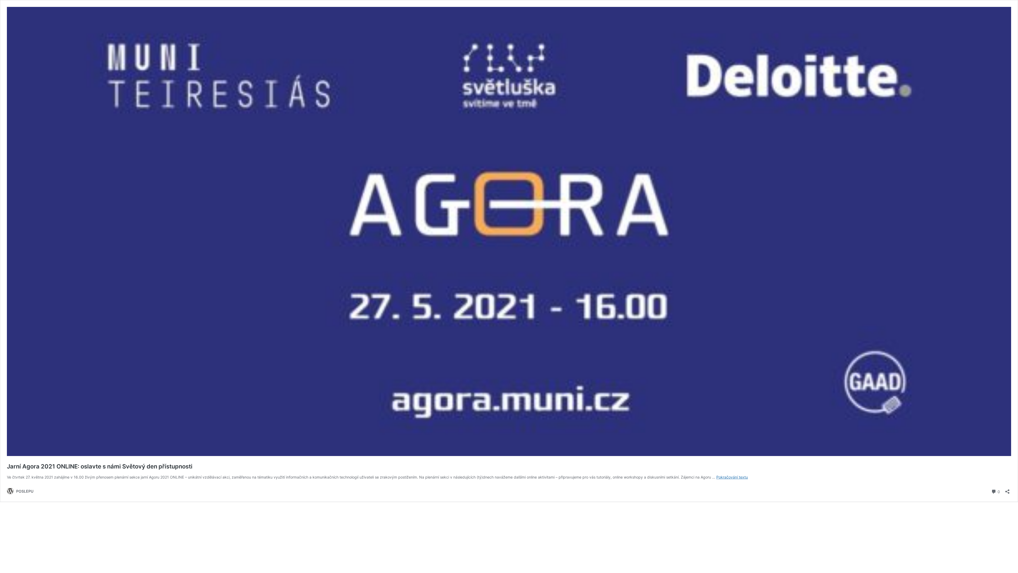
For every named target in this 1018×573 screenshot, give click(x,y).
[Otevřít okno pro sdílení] (1007, 490)
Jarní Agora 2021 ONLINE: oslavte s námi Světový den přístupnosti (99, 466)
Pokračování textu (732, 477)
